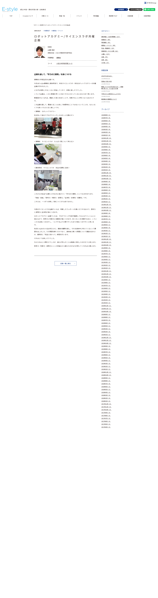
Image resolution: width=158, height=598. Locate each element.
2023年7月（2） (106, 219)
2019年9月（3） (106, 346)
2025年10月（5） (106, 144)
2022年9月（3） (106, 248)
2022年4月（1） (106, 259)
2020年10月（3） (106, 311)
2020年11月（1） (106, 309)
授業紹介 (106, 40)
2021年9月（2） (106, 280)
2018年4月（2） (106, 392)
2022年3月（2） (106, 262)
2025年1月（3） (106, 170)
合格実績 (130, 16)
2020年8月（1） (106, 317)
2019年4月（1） (106, 360)
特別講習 (106, 42)
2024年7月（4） (106, 187)
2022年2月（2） (106, 265)
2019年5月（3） (106, 358)
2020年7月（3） (106, 320)
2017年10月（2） (106, 410)
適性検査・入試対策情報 (111, 37)
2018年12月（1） (106, 372)
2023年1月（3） (106, 236)
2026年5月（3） (106, 124)
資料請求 (121, 9)
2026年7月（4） (106, 118)
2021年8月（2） (106, 282)
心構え (105, 54)
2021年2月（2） (106, 300)
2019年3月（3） (106, 363)
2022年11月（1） (106, 242)
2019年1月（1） (106, 369)
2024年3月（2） (106, 196)
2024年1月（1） (106, 202)
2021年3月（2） (106, 297)
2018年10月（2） (106, 375)
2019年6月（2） (106, 355)
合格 (104, 57)
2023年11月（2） (106, 207)
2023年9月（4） (106, 213)
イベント (79, 16)
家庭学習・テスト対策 (109, 51)
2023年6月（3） (106, 222)
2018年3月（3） (106, 395)
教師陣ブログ (113, 16)
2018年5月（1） (106, 389)
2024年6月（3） (106, 190)
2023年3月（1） (106, 230)
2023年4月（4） (106, 228)
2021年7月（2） (106, 285)
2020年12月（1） (106, 306)
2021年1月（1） (106, 303)
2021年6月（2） (106, 288)
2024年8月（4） (106, 184)
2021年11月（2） (106, 274)
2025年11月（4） (106, 141)
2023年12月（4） (106, 204)
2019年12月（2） (106, 337)
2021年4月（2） (106, 294)
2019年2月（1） (106, 366)
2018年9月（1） (106, 378)
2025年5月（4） (106, 158)
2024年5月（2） (106, 193)
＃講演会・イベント (57, 31)
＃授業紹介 (47, 31)
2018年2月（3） (106, 398)
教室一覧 (62, 16)
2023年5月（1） (106, 225)
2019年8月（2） (106, 349)
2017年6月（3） (106, 421)
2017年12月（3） (106, 404)
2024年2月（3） (106, 199)
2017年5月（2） (106, 424)
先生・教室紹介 (108, 48)
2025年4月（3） (106, 161)
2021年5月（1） (106, 291)
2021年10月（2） (106, 277)
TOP (11, 16)
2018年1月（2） (106, 401)
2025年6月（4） (106, 155)
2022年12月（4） (106, 239)
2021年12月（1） (106, 271)
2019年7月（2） (106, 352)
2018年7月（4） (106, 384)
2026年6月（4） (106, 121)
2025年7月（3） (106, 152)
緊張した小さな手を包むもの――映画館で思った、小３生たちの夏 (112, 87)
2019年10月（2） (106, 343)
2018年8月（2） (106, 381)
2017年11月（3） (106, 407)
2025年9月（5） (106, 147)
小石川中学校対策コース (64, 63)
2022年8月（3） (106, 251)
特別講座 (96, 16)
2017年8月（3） (106, 415)
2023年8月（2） (106, 216)
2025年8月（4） (106, 150)
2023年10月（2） (106, 210)
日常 (104, 60)
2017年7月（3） (106, 418)
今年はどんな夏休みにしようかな (111, 94)
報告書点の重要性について (109, 99)
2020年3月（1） (106, 329)
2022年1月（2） (106, 268)
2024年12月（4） (106, 173)
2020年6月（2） (106, 323)
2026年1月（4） (106, 135)
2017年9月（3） (106, 413)
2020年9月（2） (106, 314)
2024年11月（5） (106, 176)
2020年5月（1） (106, 326)
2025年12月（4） (106, 138)
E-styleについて (28, 16)
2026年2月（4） (106, 132)
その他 (105, 63)
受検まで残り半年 (106, 81)
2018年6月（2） (106, 387)
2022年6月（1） (106, 256)
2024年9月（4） (106, 181)
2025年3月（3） (106, 164)
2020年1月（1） (106, 334)
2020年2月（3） (106, 332)
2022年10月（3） (106, 245)
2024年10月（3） (106, 178)
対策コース (45, 16)
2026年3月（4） (106, 129)
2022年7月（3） (106, 254)
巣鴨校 (58, 58)
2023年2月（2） (106, 233)
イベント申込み (136, 9)
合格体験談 (147, 16)
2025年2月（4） (106, 167)
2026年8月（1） (106, 115)
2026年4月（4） (106, 126)
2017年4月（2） (106, 427)
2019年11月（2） (106, 340)
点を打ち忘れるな (107, 76)
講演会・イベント (108, 45)
